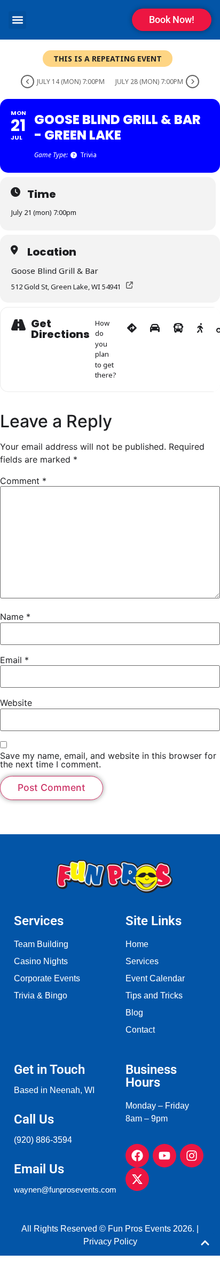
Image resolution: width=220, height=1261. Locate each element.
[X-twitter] (137, 1179)
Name (15, 616)
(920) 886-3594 (43, 1139)
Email (14, 660)
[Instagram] (191, 1155)
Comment (23, 480)
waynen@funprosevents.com (65, 1189)
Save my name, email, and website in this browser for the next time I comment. (108, 759)
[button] (17, 20)
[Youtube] (164, 1155)
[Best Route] (132, 349)
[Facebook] (137, 1155)
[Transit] (178, 349)
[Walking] (200, 349)
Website (16, 702)
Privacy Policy (110, 1241)
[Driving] (155, 349)
